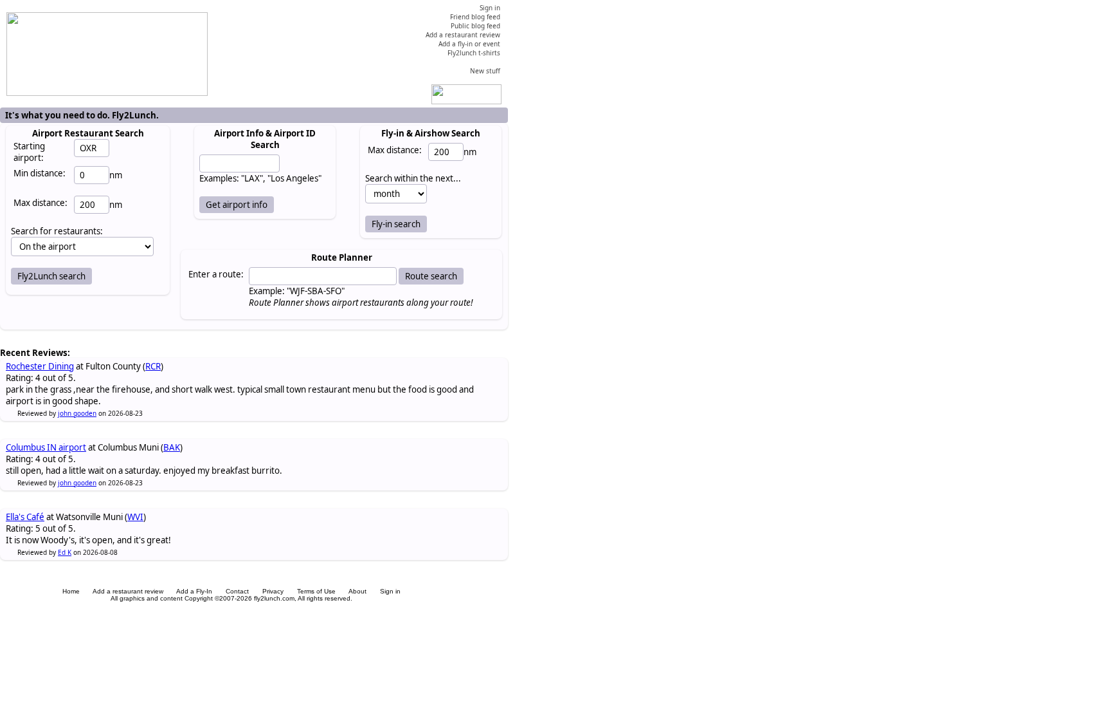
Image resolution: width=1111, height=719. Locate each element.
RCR (153, 366)
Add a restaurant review (128, 591)
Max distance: (41, 203)
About (357, 591)
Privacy (273, 591)
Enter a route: (216, 274)
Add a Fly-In (194, 591)
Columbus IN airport (46, 447)
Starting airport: (29, 151)
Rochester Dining (40, 366)
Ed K (64, 552)
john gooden (77, 413)
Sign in (390, 591)
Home (71, 591)
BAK (171, 447)
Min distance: (40, 173)
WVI (135, 517)
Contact (237, 591)
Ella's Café (25, 517)
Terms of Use (316, 591)
